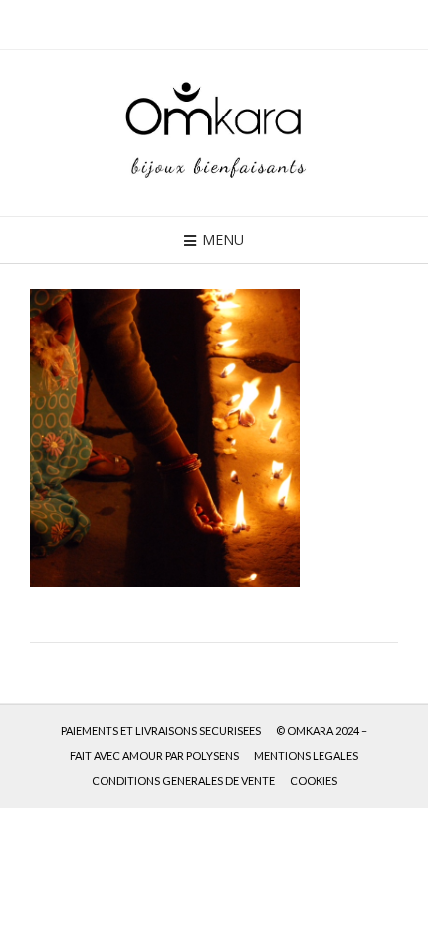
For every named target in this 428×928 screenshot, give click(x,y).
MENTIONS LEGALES (306, 755)
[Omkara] (214, 133)
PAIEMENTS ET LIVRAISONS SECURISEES (161, 730)
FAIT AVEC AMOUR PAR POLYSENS (154, 755)
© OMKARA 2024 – (321, 730)
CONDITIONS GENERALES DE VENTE (183, 780)
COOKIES (313, 780)
